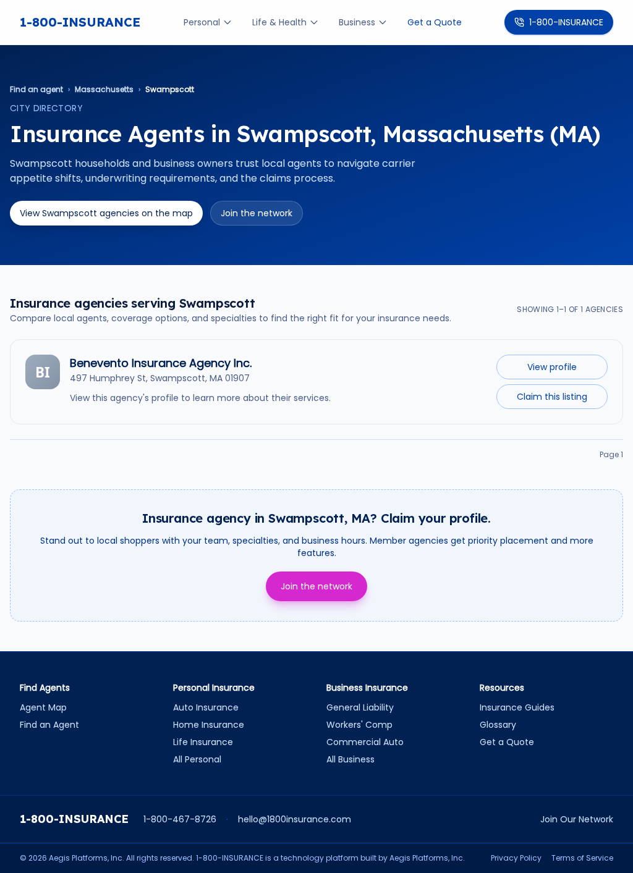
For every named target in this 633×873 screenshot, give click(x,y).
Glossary (498, 725)
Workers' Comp (359, 725)
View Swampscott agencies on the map (106, 213)
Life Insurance (203, 742)
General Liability (360, 707)
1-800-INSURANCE (80, 22)
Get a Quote (434, 22)
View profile (552, 367)
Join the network (256, 213)
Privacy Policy (516, 858)
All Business (350, 759)
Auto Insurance (206, 707)
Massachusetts (104, 90)
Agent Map (43, 707)
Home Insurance (208, 725)
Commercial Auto (365, 742)
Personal (202, 22)
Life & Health (279, 22)
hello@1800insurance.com (294, 819)
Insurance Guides (517, 707)
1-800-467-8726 (179, 819)
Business (357, 22)
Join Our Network (576, 819)
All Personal (197, 759)
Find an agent (36, 90)
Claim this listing (552, 396)
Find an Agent (49, 725)
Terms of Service (582, 858)
